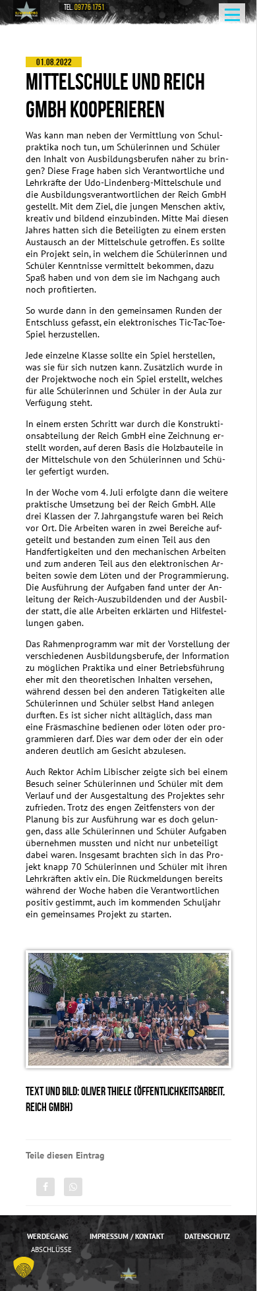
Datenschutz (207, 1236)
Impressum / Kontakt (127, 1236)
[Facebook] (45, 1187)
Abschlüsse (51, 1249)
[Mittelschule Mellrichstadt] (27, 10)
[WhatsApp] (73, 1187)
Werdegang (48, 1236)
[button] (23, 1267)
